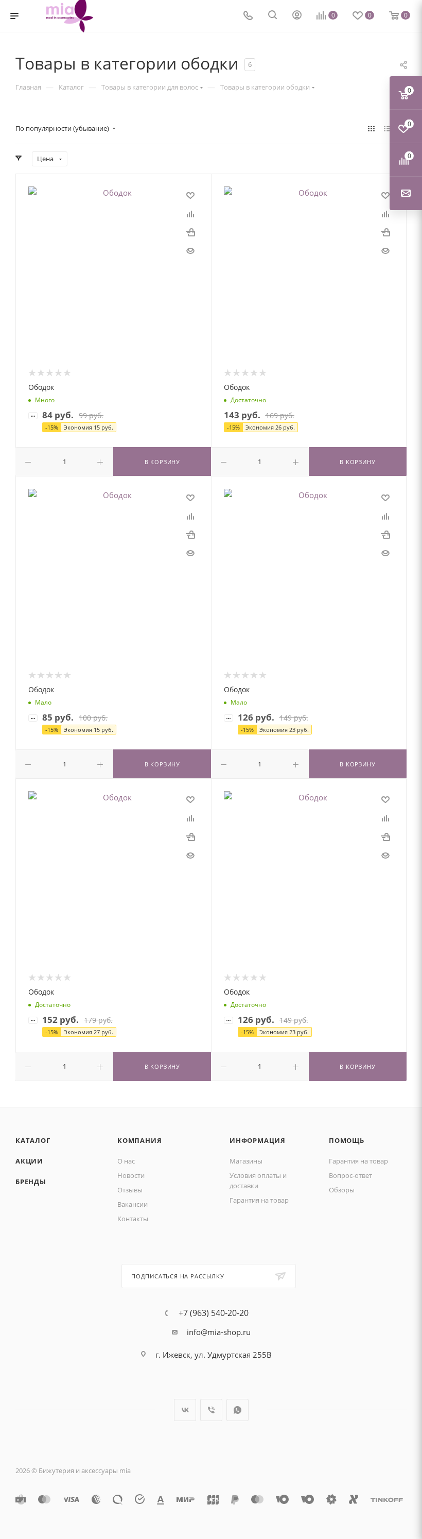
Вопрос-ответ (350, 1175)
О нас (126, 1161)
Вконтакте (185, 1410)
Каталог (32, 1140)
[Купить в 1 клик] (190, 232)
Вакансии (132, 1204)
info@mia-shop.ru (219, 1332)
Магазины (246, 1161)
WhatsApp (237, 1410)
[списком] (387, 128)
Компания (139, 1140)
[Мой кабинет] (297, 16)
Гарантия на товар (259, 1200)
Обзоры (342, 1189)
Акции (29, 1161)
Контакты (132, 1218)
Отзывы (130, 1189)
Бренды (30, 1181)
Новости (131, 1175)
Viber (211, 1410)
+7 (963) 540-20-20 (214, 1313)
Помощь (346, 1140)
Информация (258, 1140)
